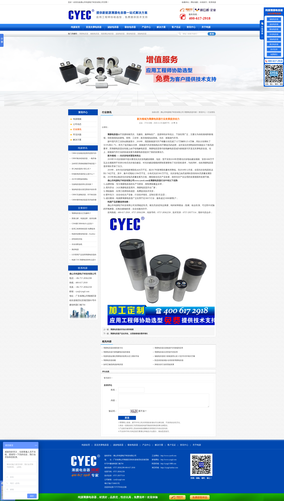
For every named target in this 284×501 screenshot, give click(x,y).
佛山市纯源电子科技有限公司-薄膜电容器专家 (179, 112)
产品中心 (146, 27)
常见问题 (77, 134)
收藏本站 (185, 2)
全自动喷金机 (77, 244)
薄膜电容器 (84, 34)
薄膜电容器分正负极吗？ (81, 213)
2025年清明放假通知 (80, 179)
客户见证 (176, 27)
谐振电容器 (142, 34)
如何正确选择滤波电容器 (113, 364)
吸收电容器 (130, 27)
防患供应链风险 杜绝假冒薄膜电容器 (169, 360)
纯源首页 (75, 27)
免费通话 (273, 54)
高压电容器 (274, 44)
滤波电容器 (113, 27)
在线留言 (203, 2)
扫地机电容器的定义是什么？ (83, 174)
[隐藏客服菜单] (274, 12)
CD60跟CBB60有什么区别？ (83, 224)
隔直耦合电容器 (107, 34)
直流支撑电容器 (93, 27)
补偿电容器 (274, 34)
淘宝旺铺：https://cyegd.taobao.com (165, 468)
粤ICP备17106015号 (112, 483)
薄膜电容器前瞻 (109, 360)
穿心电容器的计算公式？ (81, 169)
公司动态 (77, 124)
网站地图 (194, 2)
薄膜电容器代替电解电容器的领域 (116, 352)
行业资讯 (211, 112)
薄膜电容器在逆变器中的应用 (166, 352)
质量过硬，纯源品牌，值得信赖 (84, 218)
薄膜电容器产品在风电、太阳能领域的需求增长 (129, 334)
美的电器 (75, 249)
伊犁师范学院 (77, 239)
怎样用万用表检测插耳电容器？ (84, 164)
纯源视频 (77, 119)
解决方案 (161, 27)
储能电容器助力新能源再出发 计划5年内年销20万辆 (175, 356)
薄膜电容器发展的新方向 (113, 348)
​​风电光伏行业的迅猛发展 (164, 364)
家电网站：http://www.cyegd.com (164, 460)
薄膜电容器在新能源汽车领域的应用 (169, 348)
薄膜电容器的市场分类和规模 (122, 329)
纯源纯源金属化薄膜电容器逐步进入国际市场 (121, 356)
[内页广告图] (142, 71)
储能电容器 (95, 34)
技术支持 (273, 49)
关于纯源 (206, 27)
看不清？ (142, 411)
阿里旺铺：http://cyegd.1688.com (164, 464)
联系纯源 (212, 2)
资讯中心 (191, 27)
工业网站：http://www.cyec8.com (164, 456)
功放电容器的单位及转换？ (82, 184)
